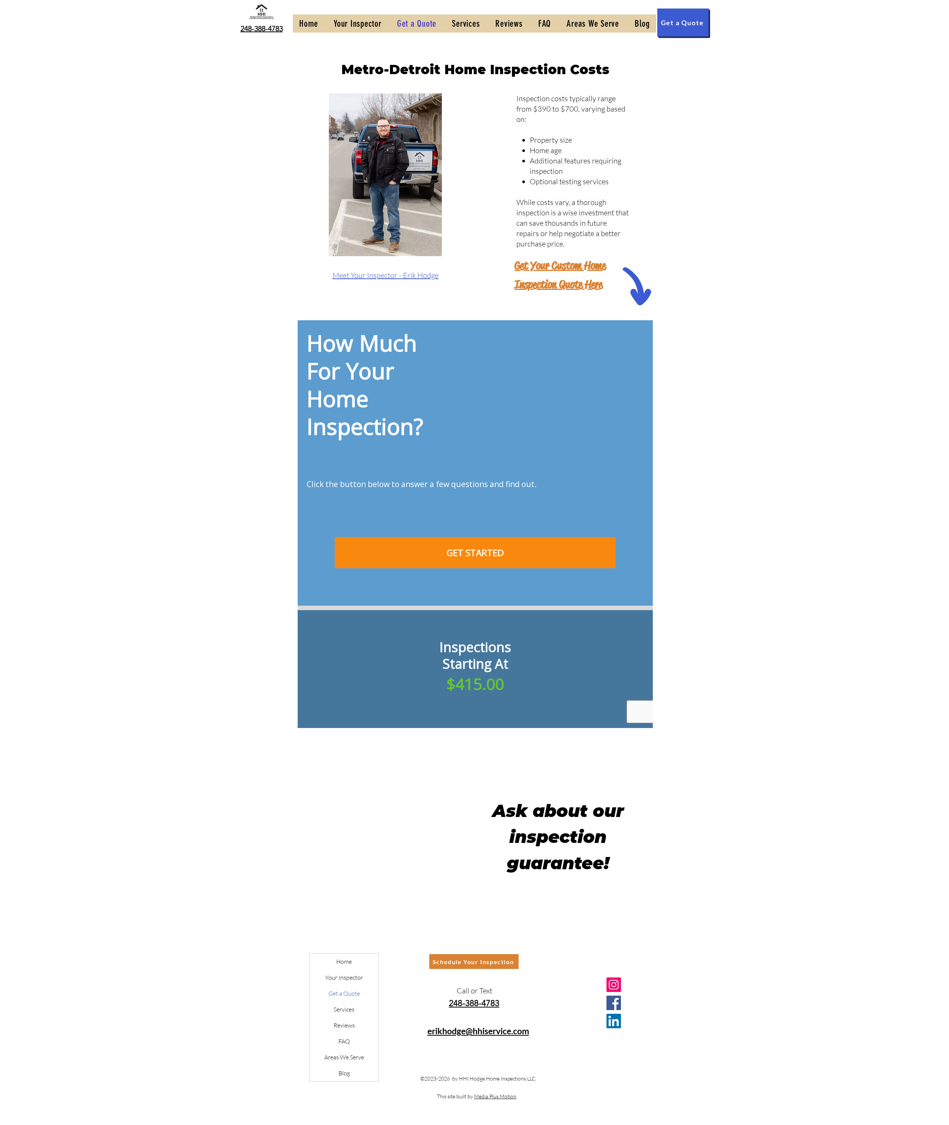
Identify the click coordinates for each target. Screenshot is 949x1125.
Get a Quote (344, 993)
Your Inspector (344, 977)
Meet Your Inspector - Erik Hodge (386, 275)
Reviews (344, 1025)
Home (344, 961)
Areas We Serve (344, 1057)
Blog (344, 1073)
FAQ (344, 1041)
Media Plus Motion (495, 1096)
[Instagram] (613, 984)
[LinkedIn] (613, 1021)
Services (344, 1009)
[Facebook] (613, 1003)
